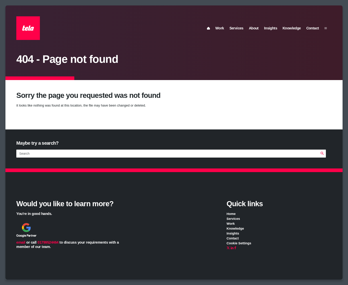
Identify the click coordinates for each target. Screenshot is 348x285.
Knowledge (292, 28)
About (254, 28)
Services (236, 28)
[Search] (322, 154)
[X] (228, 248)
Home (231, 214)
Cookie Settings (239, 243)
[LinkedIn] (232, 248)
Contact (312, 28)
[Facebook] (235, 248)
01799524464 (48, 242)
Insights (270, 28)
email (20, 242)
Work (219, 28)
